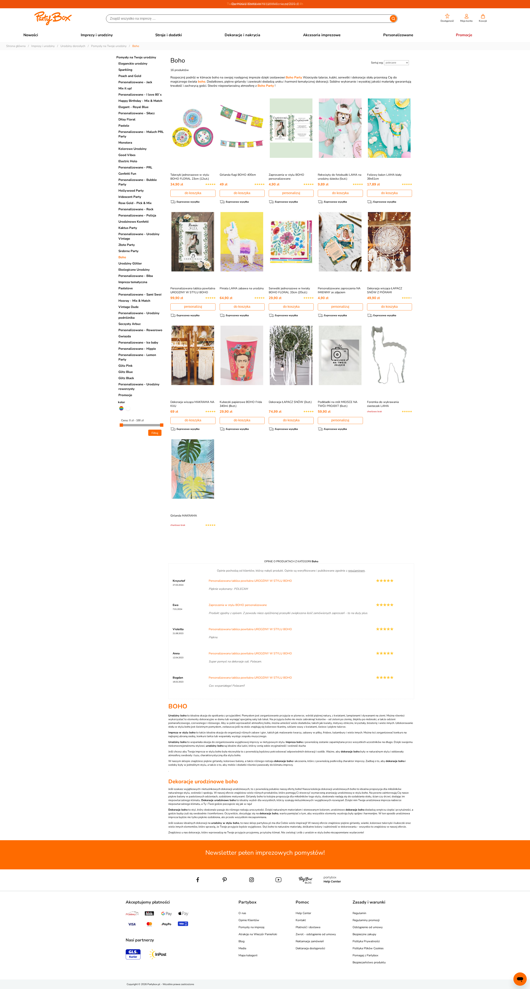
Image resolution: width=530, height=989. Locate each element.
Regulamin (359, 913)
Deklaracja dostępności (310, 948)
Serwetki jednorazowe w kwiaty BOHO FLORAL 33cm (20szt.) (289, 290)
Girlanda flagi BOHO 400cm (238, 175)
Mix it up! (125, 88)
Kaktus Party (127, 228)
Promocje (125, 395)
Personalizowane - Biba (135, 276)
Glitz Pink (125, 366)
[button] (447, 18)
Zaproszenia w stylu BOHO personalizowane (286, 177)
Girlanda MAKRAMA (183, 516)
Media (242, 948)
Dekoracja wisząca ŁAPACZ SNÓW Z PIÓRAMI (384, 290)
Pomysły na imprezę (251, 927)
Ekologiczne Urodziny (134, 270)
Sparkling (125, 70)
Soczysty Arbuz (129, 324)
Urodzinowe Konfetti (133, 222)
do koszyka (193, 193)
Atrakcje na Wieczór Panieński (257, 934)
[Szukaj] (393, 18)
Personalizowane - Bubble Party (137, 182)
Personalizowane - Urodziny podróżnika (138, 315)
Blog (241, 941)
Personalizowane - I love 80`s (139, 95)
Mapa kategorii (247, 955)
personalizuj (291, 193)
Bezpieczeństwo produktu (369, 962)
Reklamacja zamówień (310, 941)
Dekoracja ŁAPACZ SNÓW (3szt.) (290, 402)
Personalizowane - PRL (135, 167)
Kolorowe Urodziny (132, 149)
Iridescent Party (129, 197)
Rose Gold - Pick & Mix (135, 203)
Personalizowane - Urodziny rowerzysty (138, 386)
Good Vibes (126, 155)
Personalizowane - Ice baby (138, 342)
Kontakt (301, 920)
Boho (122, 257)
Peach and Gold (129, 76)
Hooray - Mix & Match (134, 301)
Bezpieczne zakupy (364, 934)
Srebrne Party (128, 251)
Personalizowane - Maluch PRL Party (141, 134)
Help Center (303, 913)
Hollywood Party (131, 191)
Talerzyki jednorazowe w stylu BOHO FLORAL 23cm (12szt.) (189, 177)
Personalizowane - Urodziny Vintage (138, 236)
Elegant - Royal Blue (133, 107)
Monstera (125, 143)
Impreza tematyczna (132, 282)
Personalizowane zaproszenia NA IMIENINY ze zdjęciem (339, 290)
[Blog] (305, 889)
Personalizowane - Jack (135, 82)
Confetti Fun (127, 174)
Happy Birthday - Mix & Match (140, 101)
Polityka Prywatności (366, 941)
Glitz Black (126, 378)
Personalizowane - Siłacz (136, 113)
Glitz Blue (125, 372)
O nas (242, 913)
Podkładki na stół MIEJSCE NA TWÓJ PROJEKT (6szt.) (337, 404)
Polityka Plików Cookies (368, 948)
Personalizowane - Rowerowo (140, 330)
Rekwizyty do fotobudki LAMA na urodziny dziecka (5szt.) (339, 177)
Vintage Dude (128, 307)
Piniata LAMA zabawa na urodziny (242, 288)
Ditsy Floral (126, 119)
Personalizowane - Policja (137, 215)
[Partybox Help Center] (332, 889)
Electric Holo (127, 161)
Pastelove (125, 288)
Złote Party (126, 245)
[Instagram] (251, 889)
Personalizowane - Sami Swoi (139, 294)
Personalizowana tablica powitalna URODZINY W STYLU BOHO (192, 290)
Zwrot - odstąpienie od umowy (316, 934)
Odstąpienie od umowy (368, 927)
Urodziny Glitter (130, 263)
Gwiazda (124, 336)
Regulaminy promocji (366, 920)
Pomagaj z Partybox (365, 955)
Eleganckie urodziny (132, 63)
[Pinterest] (224, 889)
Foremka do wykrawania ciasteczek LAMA (383, 404)
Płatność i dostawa (308, 927)
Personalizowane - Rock (135, 209)
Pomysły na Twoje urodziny (136, 57)
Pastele (123, 126)
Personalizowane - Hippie (137, 349)
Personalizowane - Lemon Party (137, 357)
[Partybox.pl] (53, 24)
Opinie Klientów (248, 920)
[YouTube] (278, 889)
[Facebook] (197, 889)
